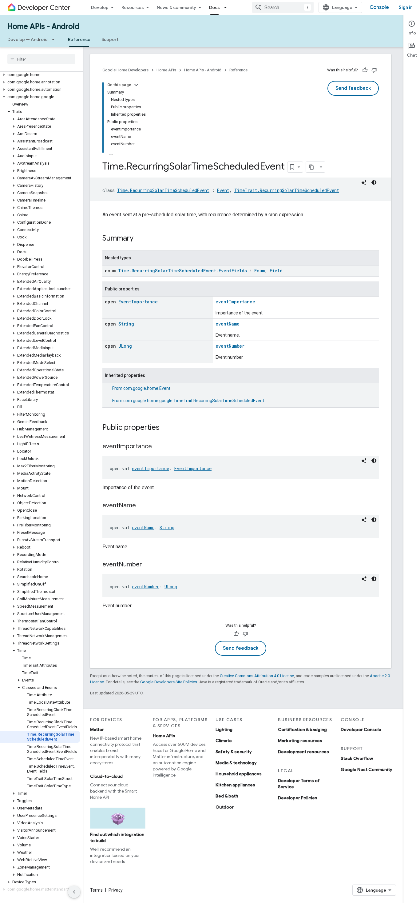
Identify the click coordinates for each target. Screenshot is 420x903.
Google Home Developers (125, 70)
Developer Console (361, 729)
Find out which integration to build (117, 837)
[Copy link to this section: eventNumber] (148, 565)
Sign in (406, 7)
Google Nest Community (366, 769)
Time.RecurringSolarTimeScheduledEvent (163, 190)
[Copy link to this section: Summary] (139, 238)
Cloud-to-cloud (106, 776)
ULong (125, 346)
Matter (97, 729)
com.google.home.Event (146, 388)
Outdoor (225, 807)
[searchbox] (41, 59)
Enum (259, 271)
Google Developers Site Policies (168, 682)
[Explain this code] (364, 182)
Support (109, 39)
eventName (228, 324)
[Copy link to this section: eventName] (142, 505)
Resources (132, 7)
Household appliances (239, 774)
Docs (214, 7)
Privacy (116, 890)
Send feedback (353, 88)
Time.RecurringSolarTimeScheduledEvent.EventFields (182, 271)
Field (276, 271)
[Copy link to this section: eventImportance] (158, 446)
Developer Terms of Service (299, 783)
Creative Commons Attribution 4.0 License (257, 675)
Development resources (303, 751)
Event (223, 190)
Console (379, 7)
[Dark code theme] (374, 182)
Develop (100, 7)
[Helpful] (365, 70)
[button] (40, 74)
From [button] (141, 388)
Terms (96, 890)
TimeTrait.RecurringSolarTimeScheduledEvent (286, 190)
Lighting (224, 729)
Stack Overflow (357, 758)
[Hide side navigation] (74, 892)
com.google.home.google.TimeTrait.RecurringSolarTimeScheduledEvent (193, 400)
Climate (224, 740)
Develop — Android (27, 39)
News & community (176, 7)
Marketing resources (300, 740)
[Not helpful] (374, 70)
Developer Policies (297, 798)
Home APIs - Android (43, 26)
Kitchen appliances (235, 785)
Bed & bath (227, 796)
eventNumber (230, 346)
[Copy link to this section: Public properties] (166, 428)
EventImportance (138, 302)
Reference (79, 39)
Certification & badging (302, 729)
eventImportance (235, 302)
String (126, 324)
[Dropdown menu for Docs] (227, 7)
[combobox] (283, 7)
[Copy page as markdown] (311, 167)
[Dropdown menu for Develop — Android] (55, 39)
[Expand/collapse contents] (136, 85)
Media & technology (236, 762)
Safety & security (234, 751)
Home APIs (166, 70)
